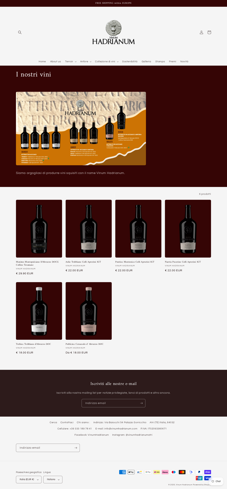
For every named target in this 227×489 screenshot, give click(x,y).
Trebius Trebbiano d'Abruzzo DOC (33, 344)
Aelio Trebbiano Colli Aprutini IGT (83, 262)
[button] (20, 32)
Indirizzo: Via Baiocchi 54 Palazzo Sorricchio (119, 422)
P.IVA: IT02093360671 (154, 428)
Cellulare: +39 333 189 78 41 (74, 428)
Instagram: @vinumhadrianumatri (132, 435)
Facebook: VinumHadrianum (91, 435)
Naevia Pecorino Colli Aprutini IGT (183, 262)
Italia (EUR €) (27, 479)
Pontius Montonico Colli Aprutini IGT (134, 262)
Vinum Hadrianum (184, 485)
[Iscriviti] (141, 403)
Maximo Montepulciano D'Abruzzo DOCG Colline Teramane (37, 264)
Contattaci (67, 422)
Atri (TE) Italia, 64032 (162, 422)
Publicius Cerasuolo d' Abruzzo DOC (84, 344)
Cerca (53, 422)
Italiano (51, 479)
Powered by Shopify (202, 485)
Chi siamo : (83, 422)
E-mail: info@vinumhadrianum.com (116, 428)
